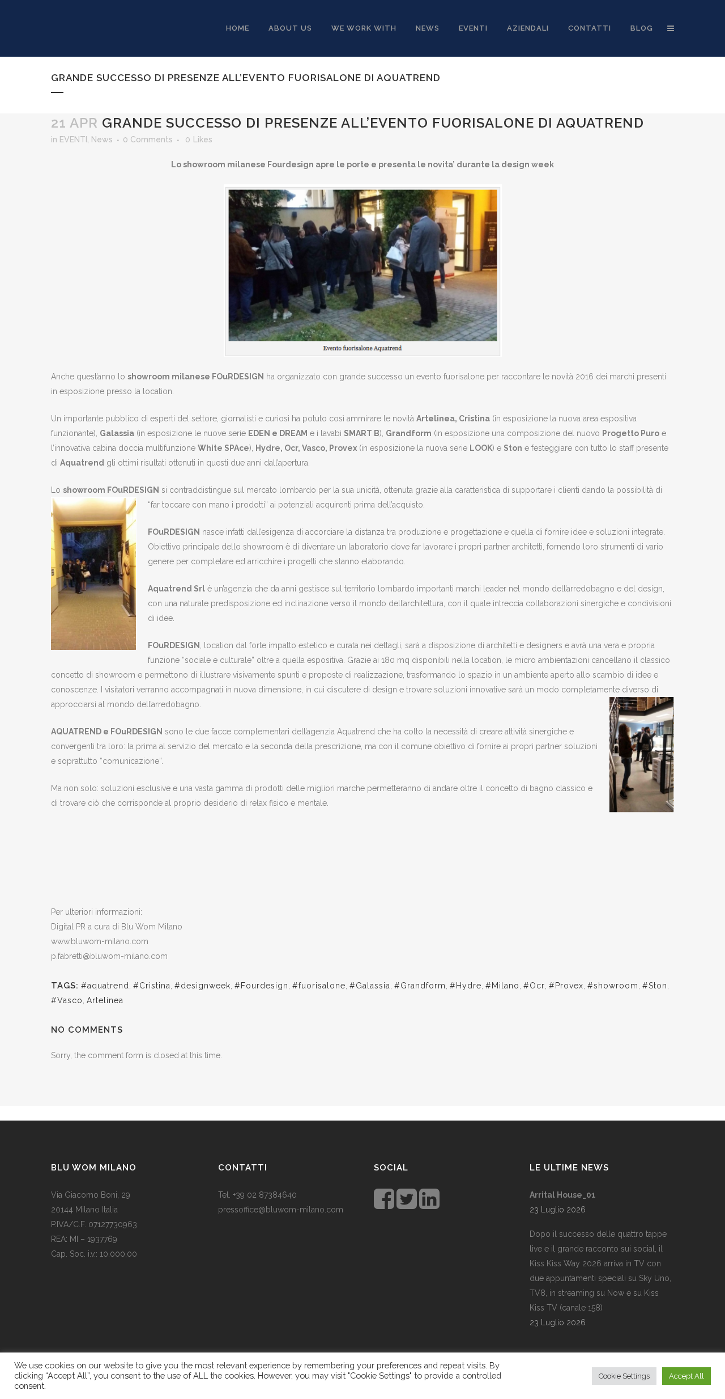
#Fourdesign (261, 985)
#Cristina (151, 985)
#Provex (566, 985)
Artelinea (105, 1000)
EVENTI (73, 139)
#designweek (202, 985)
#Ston (654, 985)
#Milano (502, 985)
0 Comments (148, 139)
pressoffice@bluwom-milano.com (280, 1209)
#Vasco (67, 1000)
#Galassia (369, 985)
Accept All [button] (686, 1376)
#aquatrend (105, 985)
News (102, 139)
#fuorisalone (319, 985)
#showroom (612, 985)
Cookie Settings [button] (624, 1376)
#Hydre (465, 985)
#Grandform (420, 985)
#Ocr (534, 985)
